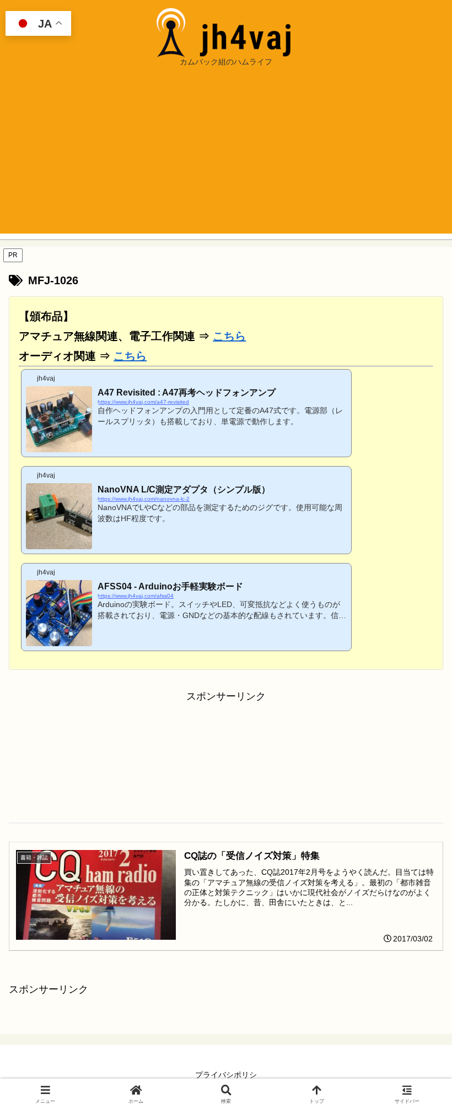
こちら (229, 336)
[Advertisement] (226, 156)
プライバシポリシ (226, 1074)
